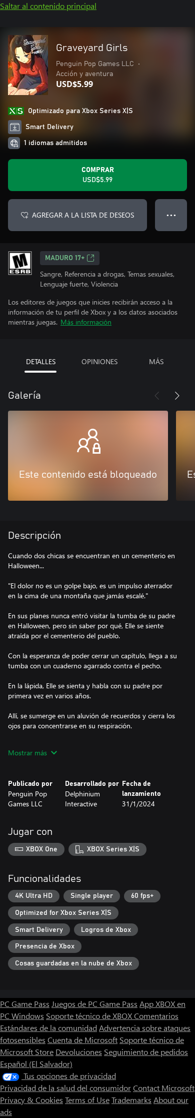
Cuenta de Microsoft (83, 1039)
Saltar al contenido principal (48, 6)
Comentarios (156, 1015)
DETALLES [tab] (41, 361)
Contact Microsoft (163, 1087)
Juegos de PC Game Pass (95, 1003)
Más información (86, 322)
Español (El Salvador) (36, 1063)
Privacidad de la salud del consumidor (65, 1087)
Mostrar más (27, 752)
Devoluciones (79, 1051)
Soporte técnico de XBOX (90, 1015)
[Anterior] (157, 396)
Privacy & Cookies (31, 1099)
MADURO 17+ (64, 258)
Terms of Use (87, 1099)
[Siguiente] (177, 396)
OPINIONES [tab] (100, 361)
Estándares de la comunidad (48, 1027)
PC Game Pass (25, 1003)
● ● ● (171, 215)
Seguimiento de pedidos (146, 1051)
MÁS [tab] (156, 361)
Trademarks (132, 1099)
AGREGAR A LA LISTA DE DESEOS (83, 215)
